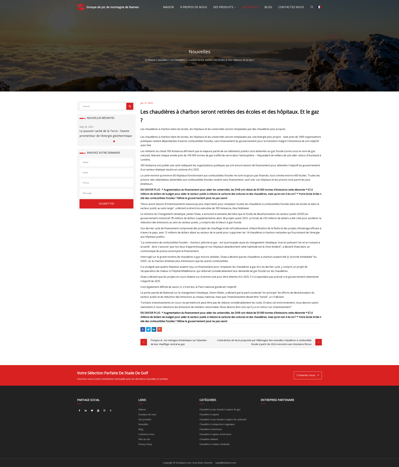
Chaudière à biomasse (211, 429)
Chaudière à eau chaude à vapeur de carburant (223, 419)
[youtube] (98, 410)
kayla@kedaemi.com (226, 462)
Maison (168, 7)
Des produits (223, 7)
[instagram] (104, 410)
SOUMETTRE (106, 203)
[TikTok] (110, 410)
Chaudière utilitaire (209, 439)
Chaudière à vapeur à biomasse (215, 434)
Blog (268, 7)
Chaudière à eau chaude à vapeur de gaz (220, 409)
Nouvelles (250, 7)
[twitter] (92, 410)
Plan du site (144, 439)
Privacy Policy (145, 444)
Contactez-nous (291, 7)
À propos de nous (193, 7)
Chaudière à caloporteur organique (217, 424)
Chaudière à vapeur (209, 414)
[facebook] (79, 410)
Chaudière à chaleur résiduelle (215, 444)
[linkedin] (85, 410)
